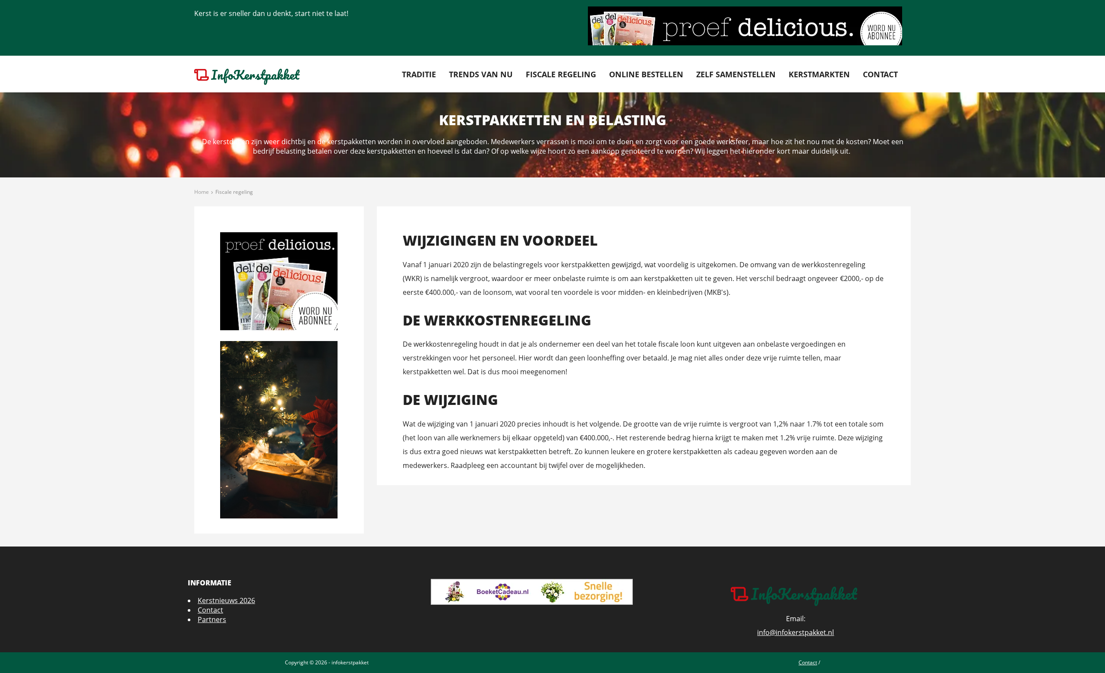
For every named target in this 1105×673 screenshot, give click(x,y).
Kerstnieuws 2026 (226, 600)
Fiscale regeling (561, 74)
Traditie (419, 74)
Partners (212, 619)
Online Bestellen (646, 74)
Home (201, 192)
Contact (880, 74)
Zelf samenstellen (736, 74)
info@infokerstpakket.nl (795, 632)
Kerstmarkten (819, 74)
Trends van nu (481, 74)
